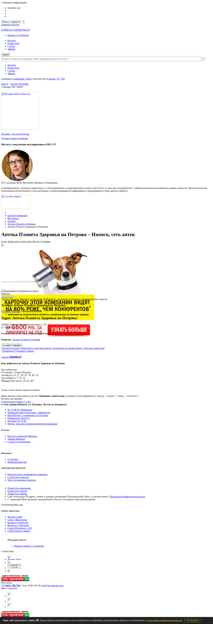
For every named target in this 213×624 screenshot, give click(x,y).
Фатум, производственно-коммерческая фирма (32, 423)
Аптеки (11, 221)
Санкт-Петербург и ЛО (19, 528)
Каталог (11, 40)
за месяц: (55, 78)
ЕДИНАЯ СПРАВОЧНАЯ (15, 30)
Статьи (11, 46)
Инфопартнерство (17, 462)
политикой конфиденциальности (164, 620)
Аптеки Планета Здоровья (21, 224)
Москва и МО (14, 517)
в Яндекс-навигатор (93, 348)
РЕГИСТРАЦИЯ (20, 84)
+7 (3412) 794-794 (10, 585)
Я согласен (192, 620)
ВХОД (4, 84)
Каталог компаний (17, 215)
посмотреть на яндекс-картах (36, 348)
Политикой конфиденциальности (127, 496)
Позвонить (7, 351)
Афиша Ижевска (16, 439)
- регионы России (15, 134)
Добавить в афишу (17, 493)
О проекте (12, 459)
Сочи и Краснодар (17, 519)
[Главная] (8, 212)
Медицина (13, 218)
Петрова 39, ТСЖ (16, 421)
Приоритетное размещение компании (27, 474)
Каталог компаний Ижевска (22, 436)
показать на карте (10, 348)
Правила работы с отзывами (29, 546)
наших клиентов (14, 138)
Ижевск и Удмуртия (18, 35)
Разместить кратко (17, 491)
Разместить (13, 43)
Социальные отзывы (16, 401)
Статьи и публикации (19, 441)
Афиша (11, 49)
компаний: (22, 78)
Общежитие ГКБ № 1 (18, 418)
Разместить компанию (19, 488)
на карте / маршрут (11, 345)
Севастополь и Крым (18, 531)
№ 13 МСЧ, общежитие (19, 409)
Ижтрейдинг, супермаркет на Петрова (27, 415)
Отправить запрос (24, 351)
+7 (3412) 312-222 (10, 311)
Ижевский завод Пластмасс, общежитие (28, 412)
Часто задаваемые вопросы (21, 480)
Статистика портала (18, 477)
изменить (10, 24)
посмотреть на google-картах (67, 348)
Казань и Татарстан (17, 522)
